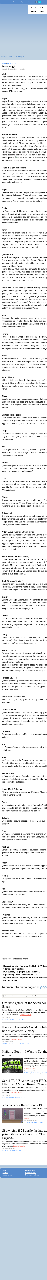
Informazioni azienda (32, 1175)
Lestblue (22, 69)
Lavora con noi (7, 1175)
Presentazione (30, 1171)
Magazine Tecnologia (12, 56)
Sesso (42, 11)
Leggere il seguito (25, 1015)
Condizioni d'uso (30, 1173)
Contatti (5, 1173)
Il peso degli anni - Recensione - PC (20, 975)
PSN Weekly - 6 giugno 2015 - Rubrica (21, 972)
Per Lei (33, 11)
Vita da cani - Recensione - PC (22, 1105)
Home (4, 2)
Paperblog (13, 9)
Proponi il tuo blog (18, 2)
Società (34, 8)
